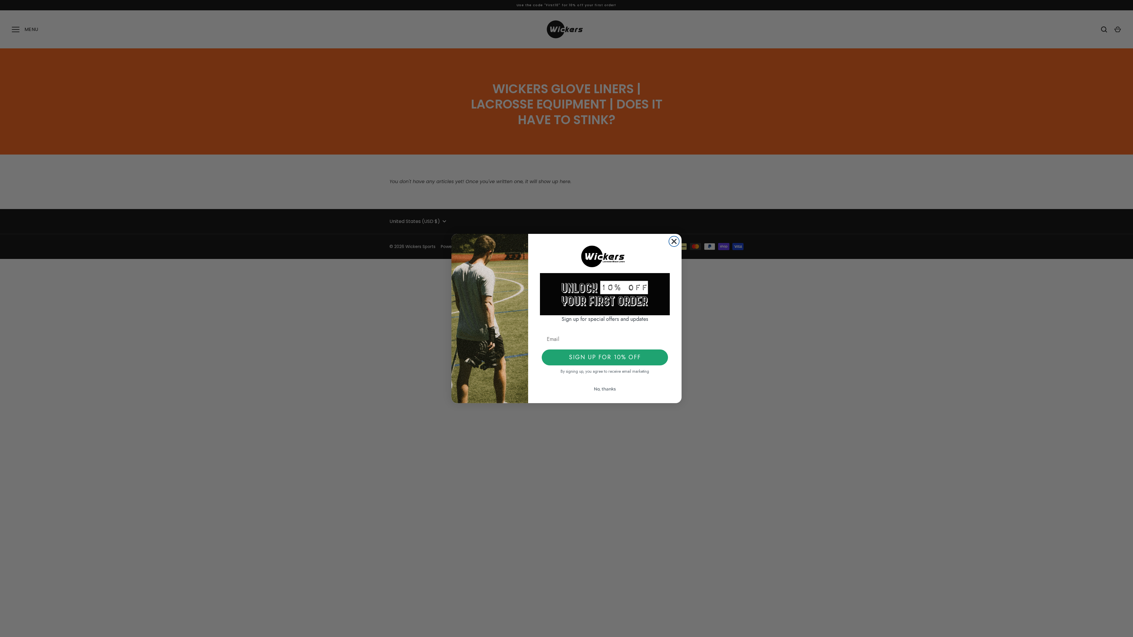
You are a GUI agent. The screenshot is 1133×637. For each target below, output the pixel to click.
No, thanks (605, 388)
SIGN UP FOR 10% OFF (605, 357)
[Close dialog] (674, 241)
